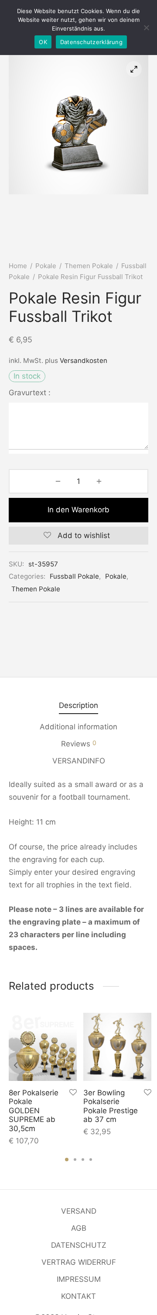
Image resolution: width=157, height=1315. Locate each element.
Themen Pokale (89, 266)
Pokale (45, 266)
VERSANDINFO (78, 760)
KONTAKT (78, 1296)
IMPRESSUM (79, 1279)
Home (18, 266)
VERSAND (78, 1211)
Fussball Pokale (74, 576)
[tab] (78, 705)
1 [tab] (66, 1159)
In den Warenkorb (78, 509)
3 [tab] (83, 1159)
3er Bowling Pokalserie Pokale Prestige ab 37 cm (110, 1106)
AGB (78, 1228)
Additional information (78, 726)
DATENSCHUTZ (78, 1245)
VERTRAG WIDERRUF (78, 1262)
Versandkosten (83, 360)
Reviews (78, 743)
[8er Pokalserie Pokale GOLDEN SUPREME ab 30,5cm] (43, 1047)
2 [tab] (75, 1159)
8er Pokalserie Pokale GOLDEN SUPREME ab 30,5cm (33, 1110)
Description (78, 705)
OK (43, 41)
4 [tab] (90, 1159)
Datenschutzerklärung (91, 41)
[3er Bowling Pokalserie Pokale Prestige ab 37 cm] (117, 1047)
